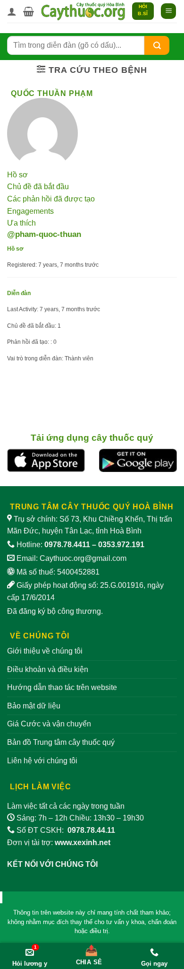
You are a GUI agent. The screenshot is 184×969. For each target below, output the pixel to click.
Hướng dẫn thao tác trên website (62, 687)
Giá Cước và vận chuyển (49, 724)
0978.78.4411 (67, 545)
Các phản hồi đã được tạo (51, 199)
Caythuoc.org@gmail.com (83, 558)
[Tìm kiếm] (157, 45)
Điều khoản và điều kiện (47, 669)
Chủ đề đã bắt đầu (38, 187)
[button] (28, 11)
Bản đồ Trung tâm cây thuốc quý (61, 742)
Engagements (30, 211)
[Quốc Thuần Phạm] (42, 133)
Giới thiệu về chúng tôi (45, 651)
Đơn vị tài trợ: (58, 842)
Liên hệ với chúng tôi (42, 761)
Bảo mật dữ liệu (33, 706)
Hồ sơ (17, 175)
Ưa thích (21, 223)
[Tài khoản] (12, 11)
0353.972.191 (121, 545)
